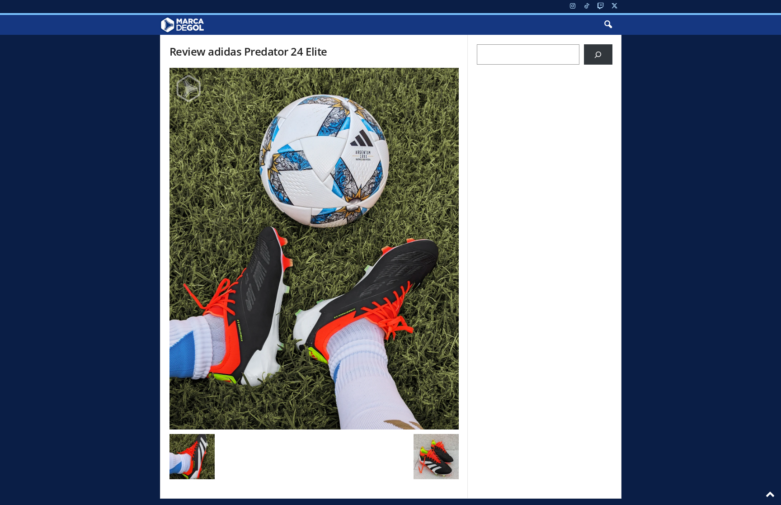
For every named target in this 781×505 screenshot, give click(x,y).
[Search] (598, 54)
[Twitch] (600, 6)
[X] (614, 6)
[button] (608, 25)
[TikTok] (586, 6)
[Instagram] (572, 6)
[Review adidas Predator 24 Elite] (314, 248)
